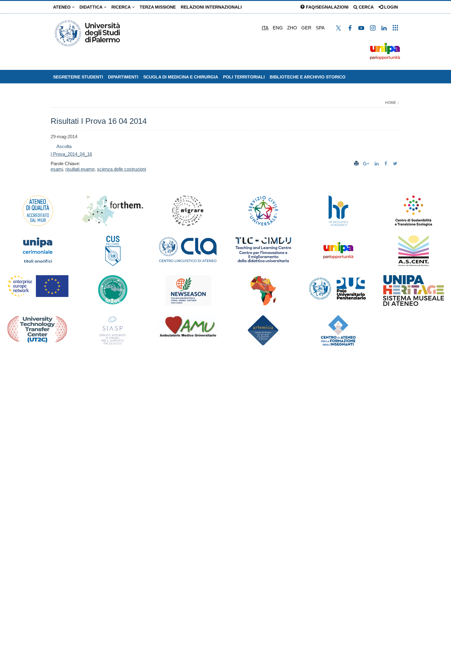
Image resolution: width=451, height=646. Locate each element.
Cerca (365, 7)
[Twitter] (396, 163)
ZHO (292, 27)
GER (306, 27)
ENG (278, 27)
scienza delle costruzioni (121, 169)
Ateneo (62, 7)
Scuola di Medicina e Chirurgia (180, 76)
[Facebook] (386, 163)
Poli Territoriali (244, 76)
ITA (265, 27)
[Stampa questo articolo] (356, 163)
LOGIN (390, 7)
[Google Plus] (366, 163)
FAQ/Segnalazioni (327, 7)
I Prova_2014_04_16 (71, 154)
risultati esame (79, 169)
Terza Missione (158, 7)
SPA (320, 27)
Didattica (91, 7)
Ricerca (121, 7)
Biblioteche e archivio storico (307, 76)
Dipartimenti (123, 76)
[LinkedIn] (377, 163)
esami (57, 169)
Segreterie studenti (78, 76)
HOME (390, 103)
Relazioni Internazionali (211, 7)
